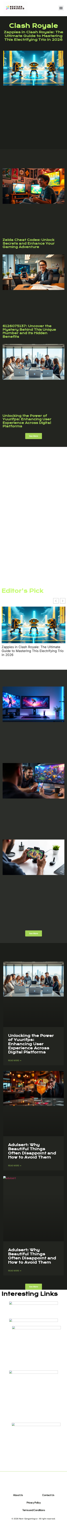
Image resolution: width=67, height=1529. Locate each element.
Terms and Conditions (33, 1510)
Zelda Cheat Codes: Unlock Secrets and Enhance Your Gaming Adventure (29, 243)
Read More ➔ (14, 1060)
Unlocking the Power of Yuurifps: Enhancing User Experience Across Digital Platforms (27, 421)
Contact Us (48, 1495)
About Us (18, 1495)
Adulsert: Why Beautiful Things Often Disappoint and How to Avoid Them (32, 1151)
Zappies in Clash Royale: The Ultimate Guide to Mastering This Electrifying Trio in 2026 (33, 36)
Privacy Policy (34, 1502)
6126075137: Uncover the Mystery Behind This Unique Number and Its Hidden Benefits (29, 331)
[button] (61, 8)
